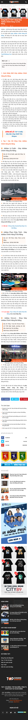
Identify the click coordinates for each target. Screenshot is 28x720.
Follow (25, 441)
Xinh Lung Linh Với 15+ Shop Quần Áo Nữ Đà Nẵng (14, 428)
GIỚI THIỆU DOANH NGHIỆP (8, 627)
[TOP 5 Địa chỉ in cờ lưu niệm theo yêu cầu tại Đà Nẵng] (5, 633)
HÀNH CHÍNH (4, 601)
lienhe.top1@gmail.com (16, 700)
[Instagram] (6, 712)
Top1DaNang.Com (6, 54)
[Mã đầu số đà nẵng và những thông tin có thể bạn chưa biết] (5, 621)
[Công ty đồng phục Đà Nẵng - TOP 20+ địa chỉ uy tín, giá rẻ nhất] (5, 640)
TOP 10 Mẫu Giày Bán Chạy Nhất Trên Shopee (14, 134)
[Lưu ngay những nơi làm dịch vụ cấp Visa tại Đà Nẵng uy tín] (5, 614)
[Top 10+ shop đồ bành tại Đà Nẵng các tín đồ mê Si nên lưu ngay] (5, 490)
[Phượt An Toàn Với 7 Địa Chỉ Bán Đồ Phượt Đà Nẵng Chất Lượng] (5, 476)
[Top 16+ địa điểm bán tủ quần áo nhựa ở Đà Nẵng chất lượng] (5, 483)
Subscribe (25, 445)
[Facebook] (2, 712)
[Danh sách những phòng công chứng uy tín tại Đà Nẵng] (5, 607)
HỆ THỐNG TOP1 (5, 654)
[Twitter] (10, 712)
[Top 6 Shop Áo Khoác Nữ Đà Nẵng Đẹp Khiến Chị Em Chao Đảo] (5, 497)
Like (26, 437)
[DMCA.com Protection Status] (22, 712)
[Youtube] (14, 712)
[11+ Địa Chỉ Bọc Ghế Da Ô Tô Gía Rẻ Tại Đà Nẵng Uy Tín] (5, 647)
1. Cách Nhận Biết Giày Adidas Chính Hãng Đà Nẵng (14, 63)
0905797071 (16, 702)
